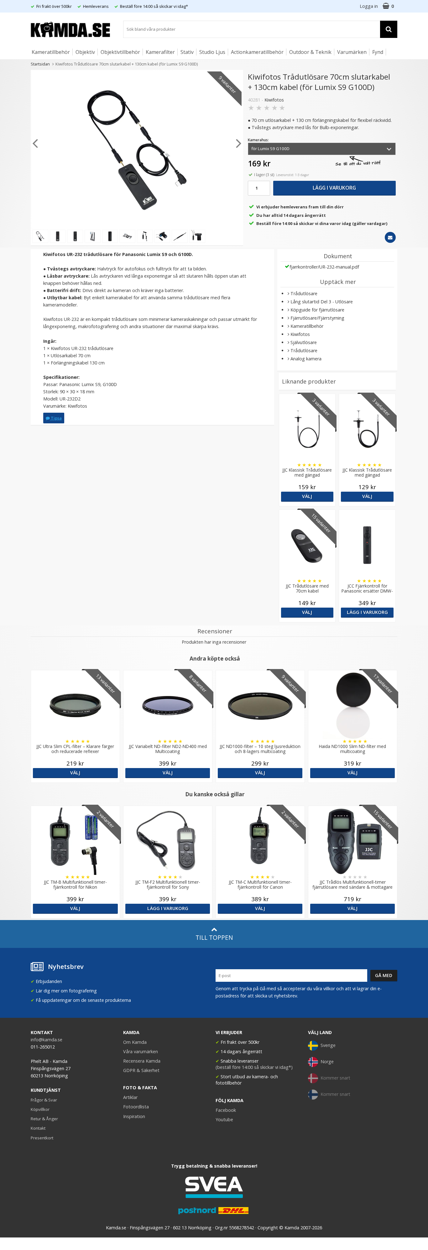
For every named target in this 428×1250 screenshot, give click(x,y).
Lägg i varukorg (334, 187)
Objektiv (85, 52)
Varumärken (352, 52)
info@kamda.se (46, 1040)
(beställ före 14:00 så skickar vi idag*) (254, 1067)
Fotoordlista (136, 1107)
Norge (327, 1061)
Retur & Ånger (44, 1119)
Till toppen (214, 937)
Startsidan (40, 64)
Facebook (226, 1110)
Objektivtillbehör (120, 52)
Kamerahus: (258, 140)
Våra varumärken (140, 1051)
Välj (307, 496)
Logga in (369, 6)
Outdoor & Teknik (310, 52)
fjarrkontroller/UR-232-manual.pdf (324, 267)
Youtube (224, 1119)
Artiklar (130, 1097)
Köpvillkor (40, 1109)
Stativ (187, 52)
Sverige (328, 1045)
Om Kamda (135, 1042)
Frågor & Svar (44, 1100)
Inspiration (134, 1116)
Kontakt (38, 1128)
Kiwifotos (274, 100)
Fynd (377, 52)
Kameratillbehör (51, 52)
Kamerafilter (160, 52)
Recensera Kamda (141, 1061)
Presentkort (42, 1138)
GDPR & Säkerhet (141, 1070)
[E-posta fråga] (390, 237)
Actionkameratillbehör (257, 52)
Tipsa (56, 418)
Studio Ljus (212, 52)
